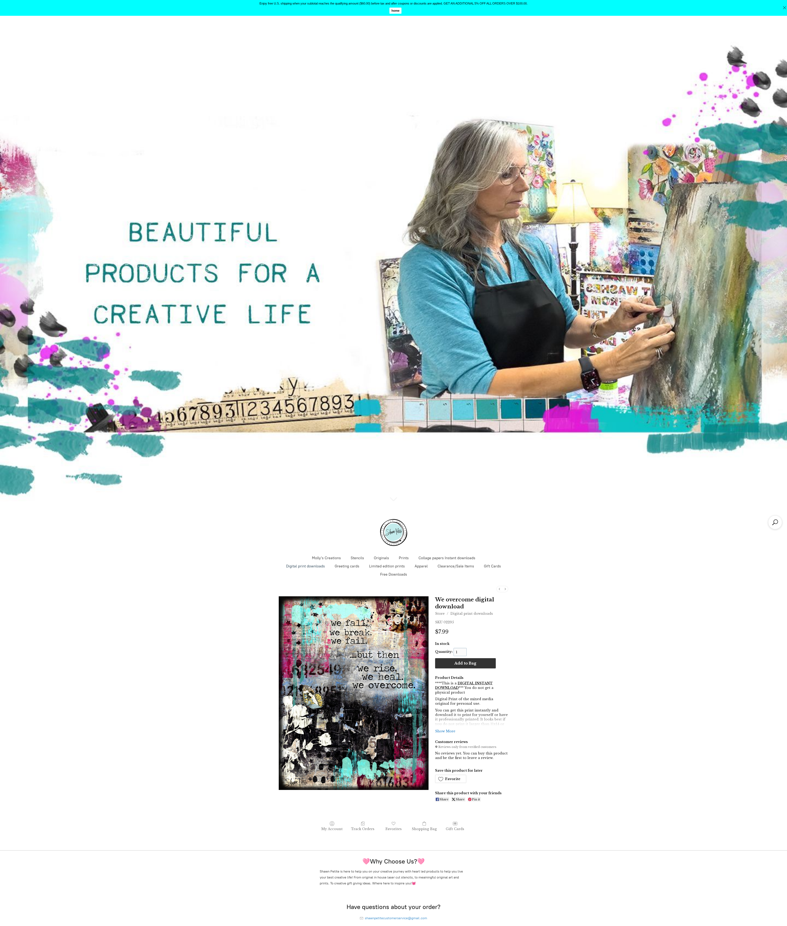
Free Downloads (393, 574)
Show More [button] (445, 731)
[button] (450, 779)
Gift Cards (492, 566)
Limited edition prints (387, 566)
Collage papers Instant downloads (447, 558)
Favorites (394, 829)
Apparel (421, 566)
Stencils (357, 558)
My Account (332, 829)
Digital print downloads (305, 566)
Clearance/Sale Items (456, 566)
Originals (381, 558)
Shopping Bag (424, 829)
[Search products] (775, 522)
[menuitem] (499, 589)
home (395, 10)
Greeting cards (347, 566)
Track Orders (362, 829)
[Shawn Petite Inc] (393, 532)
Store (440, 613)
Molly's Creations (326, 558)
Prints (404, 558)
